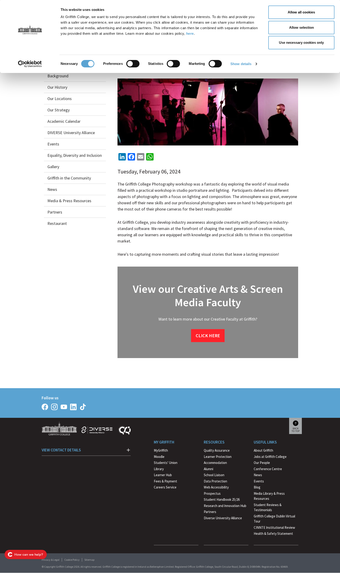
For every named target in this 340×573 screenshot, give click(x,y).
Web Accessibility (216, 487)
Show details (240, 64)
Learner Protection (218, 456)
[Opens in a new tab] (45, 407)
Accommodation (215, 462)
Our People (262, 462)
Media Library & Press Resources (269, 496)
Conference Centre (268, 469)
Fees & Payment (165, 481)
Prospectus (212, 493)
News (52, 189)
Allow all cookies (301, 12)
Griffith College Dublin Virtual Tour (274, 519)
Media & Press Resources (69, 200)
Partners (54, 212)
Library (159, 469)
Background (57, 76)
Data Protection (215, 481)
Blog (257, 487)
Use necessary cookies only (301, 42)
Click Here (208, 335)
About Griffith (263, 450)
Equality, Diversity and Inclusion (74, 155)
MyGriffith (161, 450)
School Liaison (214, 475)
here (190, 33)
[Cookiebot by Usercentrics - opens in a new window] (30, 63)
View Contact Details (61, 450)
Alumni (208, 469)
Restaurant (57, 223)
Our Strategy (58, 110)
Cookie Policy (72, 559)
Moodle (159, 456)
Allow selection (301, 27)
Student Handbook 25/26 (222, 499)
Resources (214, 442)
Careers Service (165, 487)
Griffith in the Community (69, 178)
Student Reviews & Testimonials (267, 507)
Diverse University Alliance (223, 518)
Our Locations (59, 98)
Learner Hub (163, 475)
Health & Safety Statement (273, 534)
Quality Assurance (217, 450)
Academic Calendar (63, 121)
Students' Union (165, 462)
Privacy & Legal (50, 559)
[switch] (132, 63)
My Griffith (164, 442)
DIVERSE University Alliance (71, 132)
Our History (57, 87)
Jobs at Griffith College (270, 456)
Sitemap (89, 559)
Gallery (53, 166)
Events (53, 144)
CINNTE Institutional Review (274, 527)
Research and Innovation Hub (225, 506)
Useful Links (265, 442)
